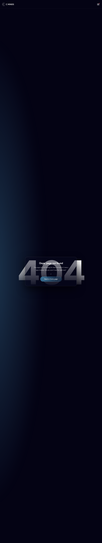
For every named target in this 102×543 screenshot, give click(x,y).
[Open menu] (98, 4)
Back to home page (51, 279)
